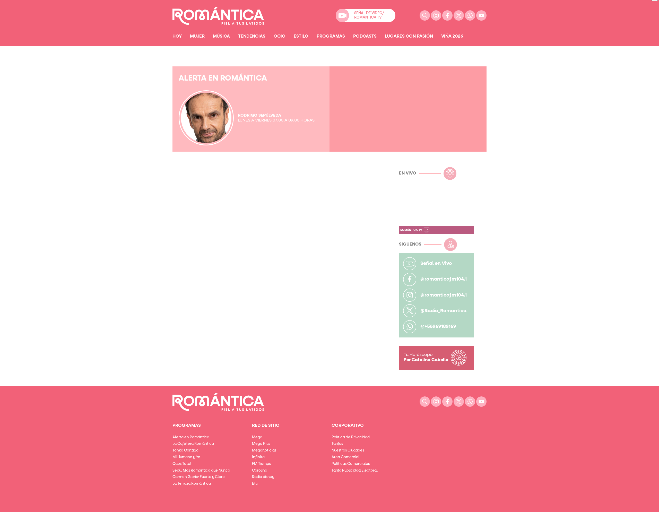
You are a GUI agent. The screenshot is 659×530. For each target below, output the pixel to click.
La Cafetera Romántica (193, 444)
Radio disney (263, 477)
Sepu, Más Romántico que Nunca (201, 470)
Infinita (258, 457)
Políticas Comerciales (351, 464)
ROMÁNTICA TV (411, 230)
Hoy (177, 36)
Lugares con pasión (409, 36)
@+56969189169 (438, 326)
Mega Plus (261, 444)
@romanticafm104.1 (443, 279)
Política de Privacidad (351, 437)
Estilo (301, 36)
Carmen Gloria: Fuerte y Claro (198, 477)
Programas (331, 36)
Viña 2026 (452, 36)
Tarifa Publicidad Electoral (355, 470)
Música (221, 36)
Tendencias (251, 36)
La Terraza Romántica (191, 483)
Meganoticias (264, 450)
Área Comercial (345, 457)
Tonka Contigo (185, 450)
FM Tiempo (261, 464)
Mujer (197, 36)
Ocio (279, 36)
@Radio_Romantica (443, 310)
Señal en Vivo (436, 263)
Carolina (259, 470)
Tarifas (337, 444)
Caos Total (181, 464)
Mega (257, 437)
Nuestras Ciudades (348, 450)
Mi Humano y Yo (186, 457)
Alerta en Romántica (190, 437)
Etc (255, 483)
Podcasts (365, 36)
